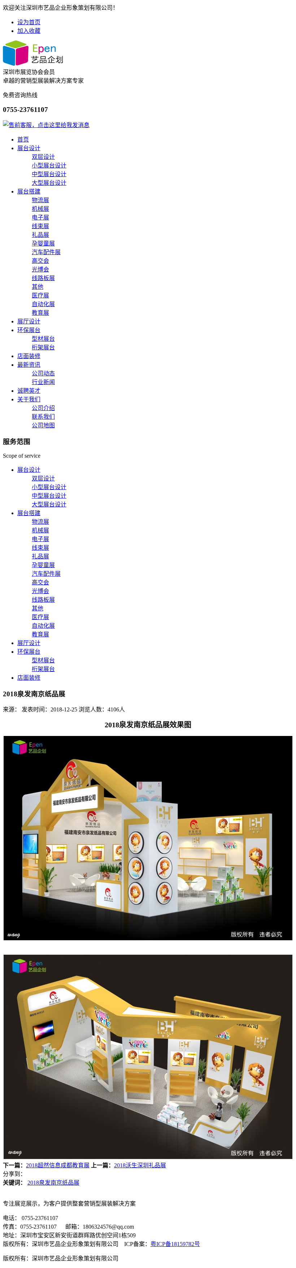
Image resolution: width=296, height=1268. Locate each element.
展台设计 (28, 148)
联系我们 (43, 417)
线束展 (40, 226)
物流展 (40, 200)
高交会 (40, 261)
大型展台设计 (49, 183)
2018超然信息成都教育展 (58, 1165)
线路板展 (43, 278)
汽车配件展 (46, 252)
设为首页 (28, 22)
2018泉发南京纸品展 (53, 1183)
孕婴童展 (43, 243)
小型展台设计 (49, 165)
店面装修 (28, 356)
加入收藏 (28, 31)
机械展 (40, 209)
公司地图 (43, 425)
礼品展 (40, 235)
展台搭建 (28, 191)
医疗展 (40, 295)
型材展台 (43, 339)
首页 (23, 139)
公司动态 (43, 373)
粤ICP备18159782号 (175, 1244)
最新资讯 (28, 365)
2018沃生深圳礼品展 (140, 1165)
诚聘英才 (28, 391)
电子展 (40, 217)
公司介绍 (43, 408)
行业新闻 (43, 382)
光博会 (40, 269)
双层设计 (43, 157)
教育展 (40, 313)
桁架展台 (43, 347)
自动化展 (43, 304)
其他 (37, 287)
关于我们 (28, 399)
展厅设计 (28, 321)
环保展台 (28, 330)
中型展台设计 (49, 174)
